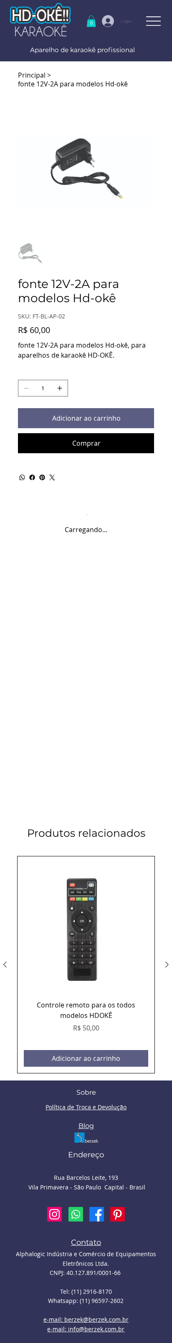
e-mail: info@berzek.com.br (85, 1329)
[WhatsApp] (22, 477)
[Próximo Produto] (167, 964)
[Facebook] (32, 477)
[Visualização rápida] (86, 924)
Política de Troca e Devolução (86, 1107)
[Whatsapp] (75, 1214)
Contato (86, 1242)
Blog (86, 1126)
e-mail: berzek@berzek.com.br (86, 1319)
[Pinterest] (42, 477)
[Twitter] (52, 477)
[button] (91, 21)
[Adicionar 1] (59, 388)
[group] (86, 965)
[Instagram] (54, 1214)
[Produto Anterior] (5, 964)
